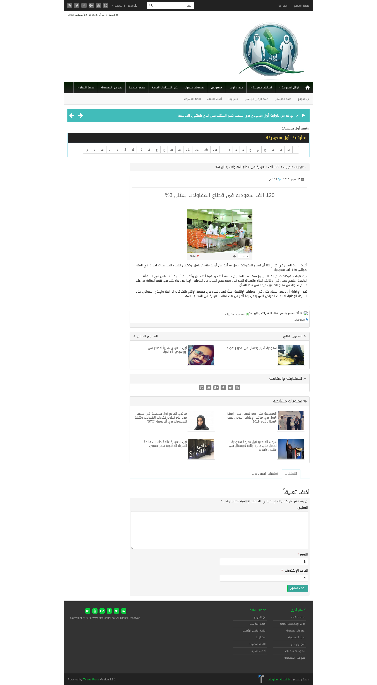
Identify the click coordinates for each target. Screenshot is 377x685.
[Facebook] (84, 6)
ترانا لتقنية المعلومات (280, 679)
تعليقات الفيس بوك (265, 474)
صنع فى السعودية (111, 87)
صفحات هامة (258, 610)
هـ (102, 150)
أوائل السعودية (290, 87)
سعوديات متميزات (194, 87)
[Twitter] (77, 6)
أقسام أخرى (298, 610)
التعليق (302, 508)
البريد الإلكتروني (294, 571)
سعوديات (299, 319)
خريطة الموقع (301, 5)
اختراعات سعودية (262, 87)
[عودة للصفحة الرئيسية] (271, 49)
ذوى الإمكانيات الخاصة (165, 87)
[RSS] (70, 6)
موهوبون (216, 87)
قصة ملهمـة (298, 617)
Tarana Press (91, 679)
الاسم (303, 554)
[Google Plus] (91, 6)
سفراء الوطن (236, 87)
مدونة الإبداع (86, 87)
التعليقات (291, 474)
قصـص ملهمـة (137, 87)
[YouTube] (99, 6)
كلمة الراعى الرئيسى (256, 99)
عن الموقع (303, 99)
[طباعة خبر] (234, 256)
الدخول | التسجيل (123, 5)
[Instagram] (106, 6)
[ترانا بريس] (261, 679)
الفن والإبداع (298, 644)
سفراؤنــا (233, 99)
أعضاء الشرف (214, 99)
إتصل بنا (282, 5)
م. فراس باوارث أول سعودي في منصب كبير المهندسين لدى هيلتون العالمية (235, 115)
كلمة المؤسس (283, 99)
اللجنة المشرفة (192, 99)
